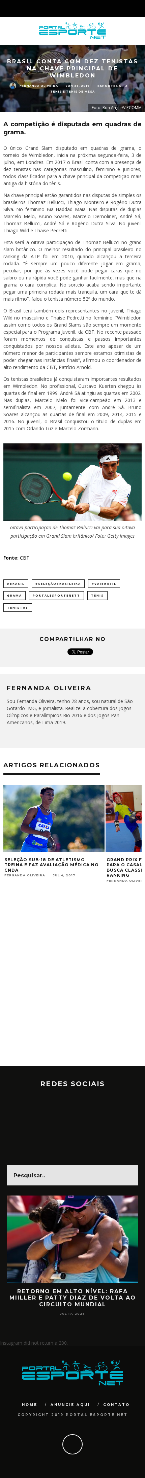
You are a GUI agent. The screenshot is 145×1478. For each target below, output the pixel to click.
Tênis (97, 595)
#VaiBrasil (104, 583)
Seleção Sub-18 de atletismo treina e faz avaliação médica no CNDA (51, 865)
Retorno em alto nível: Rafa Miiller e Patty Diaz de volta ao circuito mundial (72, 1297)
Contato (116, 1405)
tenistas (17, 607)
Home (29, 1405)
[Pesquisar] (140, 8)
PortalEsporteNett (56, 595)
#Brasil (16, 583)
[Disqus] (72, 980)
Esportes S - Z (112, 86)
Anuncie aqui (70, 1405)
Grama (14, 595)
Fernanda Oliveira (39, 85)
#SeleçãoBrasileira (58, 583)
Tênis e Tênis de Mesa (72, 91)
